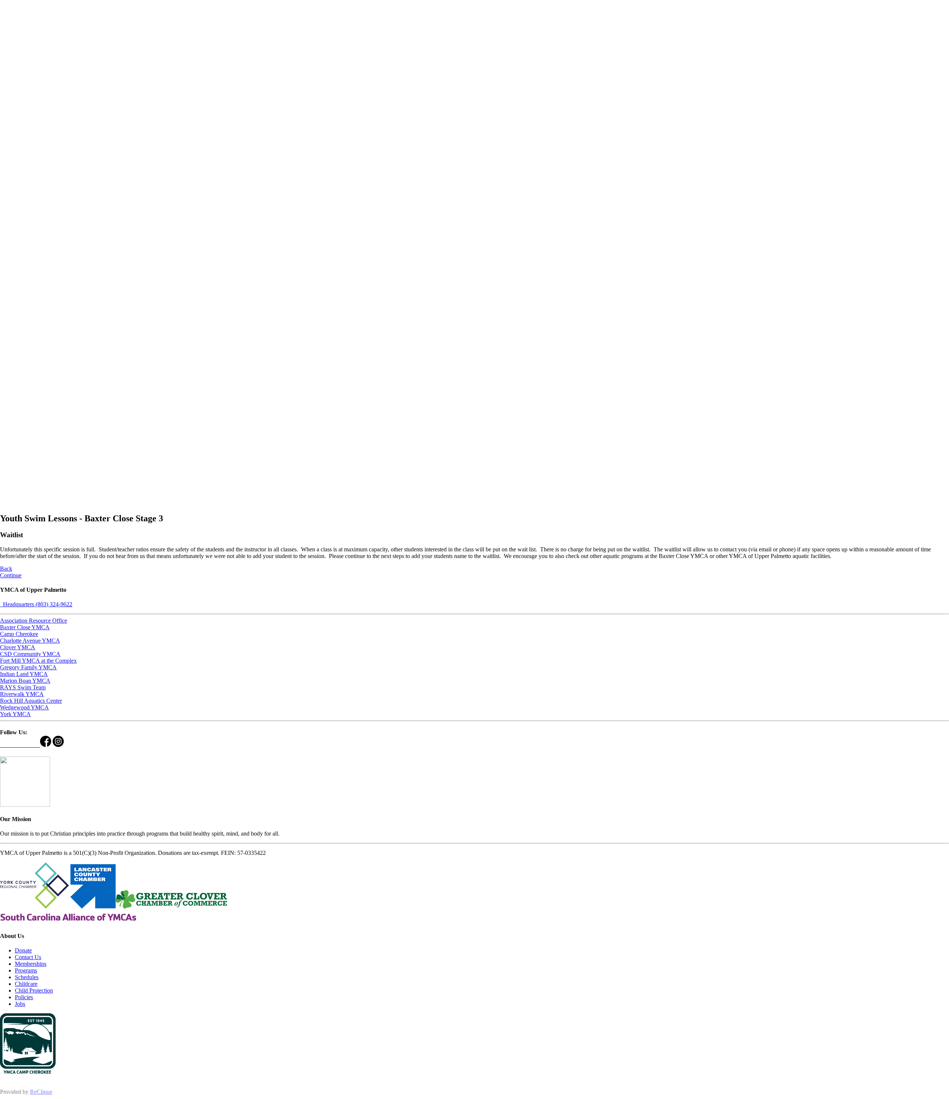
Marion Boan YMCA (25, 681)
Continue (11, 575)
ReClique (41, 1092)
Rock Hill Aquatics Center (31, 701)
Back (6, 568)
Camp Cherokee (19, 634)
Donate (23, 950)
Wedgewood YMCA (24, 707)
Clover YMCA (17, 647)
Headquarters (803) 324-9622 (36, 604)
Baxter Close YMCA (25, 627)
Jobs (20, 1004)
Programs (26, 970)
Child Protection (34, 990)
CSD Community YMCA (30, 654)
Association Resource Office (33, 620)
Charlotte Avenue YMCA (30, 640)
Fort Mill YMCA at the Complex (38, 660)
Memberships (30, 964)
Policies (24, 997)
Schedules (27, 977)
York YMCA (15, 714)
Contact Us (28, 957)
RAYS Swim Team (23, 687)
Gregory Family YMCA (28, 667)
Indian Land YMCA (24, 674)
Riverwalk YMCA (22, 694)
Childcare (26, 984)
